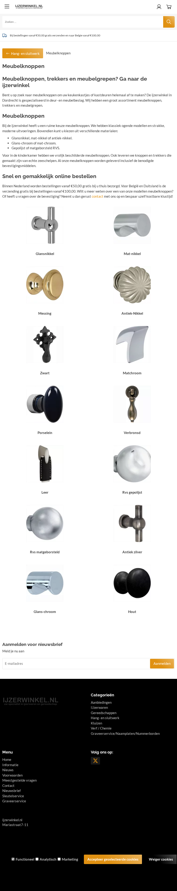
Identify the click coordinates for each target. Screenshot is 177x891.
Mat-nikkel (132, 254)
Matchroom (132, 373)
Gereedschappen (103, 713)
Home (6, 759)
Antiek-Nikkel (132, 313)
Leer (44, 492)
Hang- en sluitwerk (105, 718)
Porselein (45, 433)
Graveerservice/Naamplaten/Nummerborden (125, 733)
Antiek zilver (132, 552)
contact (97, 196)
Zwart (45, 373)
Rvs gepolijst (132, 492)
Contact (8, 785)
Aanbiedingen (101, 702)
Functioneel (25, 859)
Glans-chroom (45, 612)
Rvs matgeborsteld (45, 552)
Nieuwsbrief (11, 790)
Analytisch (48, 859)
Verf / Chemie (101, 728)
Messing (44, 313)
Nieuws (8, 770)
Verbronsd (132, 433)
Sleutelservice (13, 796)
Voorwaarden (12, 775)
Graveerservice (14, 801)
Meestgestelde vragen (19, 780)
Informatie (10, 765)
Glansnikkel (45, 254)
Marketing (70, 859)
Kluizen (96, 723)
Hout (132, 612)
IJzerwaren (99, 707)
